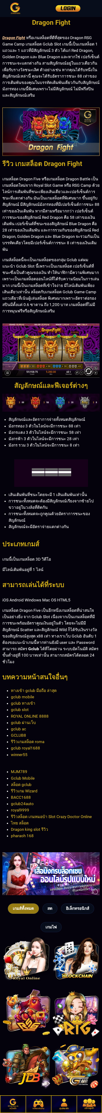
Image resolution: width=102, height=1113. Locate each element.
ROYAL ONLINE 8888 (30, 716)
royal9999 (20, 810)
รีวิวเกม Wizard (24, 791)
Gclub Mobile (23, 778)
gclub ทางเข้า (23, 703)
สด (49, 908)
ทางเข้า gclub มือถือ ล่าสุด (34, 690)
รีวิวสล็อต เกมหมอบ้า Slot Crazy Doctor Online (51, 816)
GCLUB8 (18, 735)
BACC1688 (21, 797)
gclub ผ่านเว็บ (23, 722)
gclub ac (18, 729)
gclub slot (20, 709)
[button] (88, 8)
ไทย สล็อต (20, 823)
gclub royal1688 (25, 748)
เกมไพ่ (51, 927)
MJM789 (19, 771)
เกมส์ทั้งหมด (23, 908)
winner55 (19, 754)
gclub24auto (22, 803)
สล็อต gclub (21, 784)
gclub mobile (22, 697)
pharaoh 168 (22, 835)
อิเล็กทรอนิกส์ (77, 908)
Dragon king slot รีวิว (29, 829)
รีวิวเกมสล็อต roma (27, 741)
